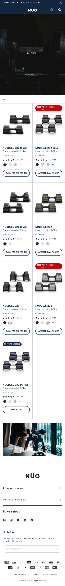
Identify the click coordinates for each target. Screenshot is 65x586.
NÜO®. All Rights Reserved (35, 581)
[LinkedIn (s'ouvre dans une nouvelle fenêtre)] (25, 520)
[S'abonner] (58, 549)
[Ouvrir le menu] (4, 10)
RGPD (35, 574)
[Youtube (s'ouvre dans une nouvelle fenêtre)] (18, 520)
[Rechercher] (51, 10)
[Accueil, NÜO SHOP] (32, 10)
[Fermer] (60, 2)
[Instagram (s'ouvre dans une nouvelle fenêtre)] (11, 520)
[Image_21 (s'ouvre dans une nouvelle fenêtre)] (32, 520)
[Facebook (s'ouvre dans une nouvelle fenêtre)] (4, 520)
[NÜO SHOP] (33, 475)
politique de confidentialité (18, 574)
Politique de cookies (49, 574)
